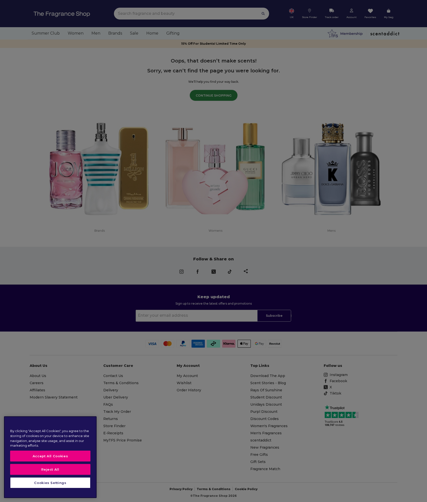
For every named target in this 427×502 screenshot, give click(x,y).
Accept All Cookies (50, 456)
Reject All (50, 469)
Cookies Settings (50, 483)
